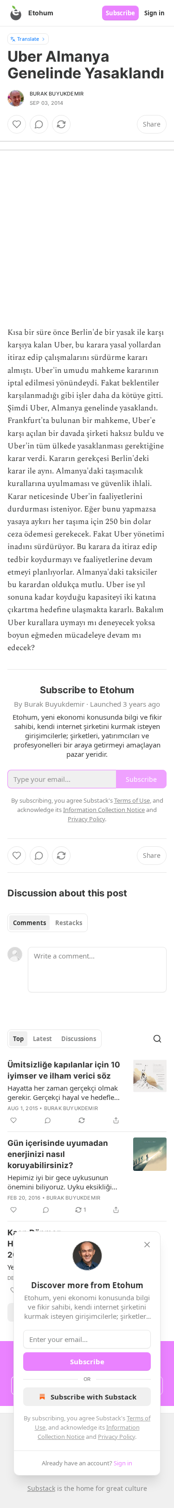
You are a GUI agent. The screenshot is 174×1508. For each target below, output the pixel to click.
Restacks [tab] (68, 923)
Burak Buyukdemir (57, 93)
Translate (28, 38)
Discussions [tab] (78, 1039)
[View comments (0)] (39, 124)
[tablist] (47, 923)
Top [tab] (18, 1039)
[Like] (16, 124)
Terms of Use (132, 800)
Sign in (154, 13)
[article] (87, 1092)
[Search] (157, 1038)
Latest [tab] (42, 1039)
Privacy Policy (116, 1436)
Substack (41, 1488)
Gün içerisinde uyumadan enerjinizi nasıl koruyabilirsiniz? (57, 1154)
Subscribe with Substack (93, 1396)
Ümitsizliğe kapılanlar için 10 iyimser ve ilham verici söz (63, 1070)
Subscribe (120, 13)
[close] (147, 1244)
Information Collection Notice (104, 809)
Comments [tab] (29, 923)
